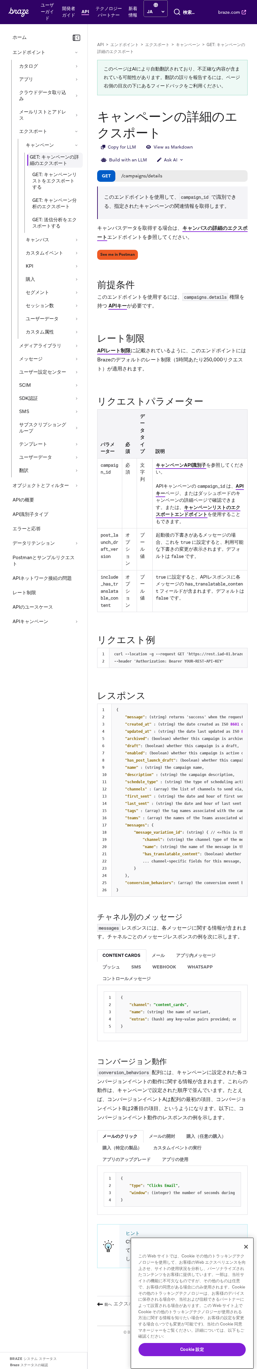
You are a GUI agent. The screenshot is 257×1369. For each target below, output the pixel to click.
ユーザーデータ (42, 319)
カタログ (28, 66)
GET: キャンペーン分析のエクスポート (54, 203)
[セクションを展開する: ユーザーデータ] (76, 319)
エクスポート (33, 131)
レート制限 (24, 593)
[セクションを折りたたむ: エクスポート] (76, 131)
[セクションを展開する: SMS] (76, 411)
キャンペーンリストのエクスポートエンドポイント (198, 511)
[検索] (177, 12)
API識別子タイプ (30, 514)
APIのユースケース (33, 607)
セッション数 (40, 305)
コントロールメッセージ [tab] (126, 978)
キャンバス (37, 240)
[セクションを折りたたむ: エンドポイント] (76, 52)
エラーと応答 (27, 529)
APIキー (117, 305)
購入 (30, 279)
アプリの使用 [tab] (175, 1159)
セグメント (37, 292)
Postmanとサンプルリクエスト (44, 560)
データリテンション (34, 543)
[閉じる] (246, 1247)
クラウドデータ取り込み (42, 95)
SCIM (25, 385)
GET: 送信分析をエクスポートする (54, 223)
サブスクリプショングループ (42, 428)
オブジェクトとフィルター (41, 485)
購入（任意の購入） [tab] (206, 1136)
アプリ (26, 79)
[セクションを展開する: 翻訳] (76, 470)
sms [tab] (136, 967)
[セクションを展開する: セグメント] (76, 292)
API (100, 44)
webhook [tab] (164, 967)
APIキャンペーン (30, 621)
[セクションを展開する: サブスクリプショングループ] (76, 428)
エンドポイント (29, 52)
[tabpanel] (172, 1012)
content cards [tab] (121, 955)
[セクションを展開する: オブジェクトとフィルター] (76, 485)
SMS (24, 411)
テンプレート (33, 444)
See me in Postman (117, 254)
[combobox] (190, 12)
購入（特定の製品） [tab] (122, 1148)
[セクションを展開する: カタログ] (76, 66)
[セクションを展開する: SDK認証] (76, 398)
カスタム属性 (40, 332)
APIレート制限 (114, 350)
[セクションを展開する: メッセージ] (76, 359)
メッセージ (31, 359)
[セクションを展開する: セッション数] (76, 305)
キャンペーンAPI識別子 (181, 465)
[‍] (156, 5)
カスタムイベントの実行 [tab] (177, 1148)
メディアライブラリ (40, 346)
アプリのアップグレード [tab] (126, 1159)
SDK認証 (28, 398)
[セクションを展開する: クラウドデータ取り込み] (76, 95)
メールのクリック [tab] (120, 1136)
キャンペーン (40, 145)
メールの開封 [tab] (162, 1136)
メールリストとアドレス (42, 115)
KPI (29, 266)
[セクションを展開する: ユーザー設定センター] (76, 372)
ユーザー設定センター (42, 372)
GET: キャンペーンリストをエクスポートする (54, 180)
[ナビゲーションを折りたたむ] (76, 38)
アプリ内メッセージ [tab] (196, 955)
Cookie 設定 (192, 1349)
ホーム (20, 37)
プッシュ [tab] (111, 967)
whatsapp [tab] (200, 967)
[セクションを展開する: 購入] (76, 279)
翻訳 (24, 470)
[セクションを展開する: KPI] (76, 266)
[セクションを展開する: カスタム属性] (76, 332)
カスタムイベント (44, 253)
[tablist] (172, 967)
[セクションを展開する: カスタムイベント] (76, 253)
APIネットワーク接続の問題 (42, 578)
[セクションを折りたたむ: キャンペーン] (76, 145)
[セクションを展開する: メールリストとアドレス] (76, 115)
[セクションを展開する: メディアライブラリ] (76, 345)
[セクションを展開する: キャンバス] (76, 240)
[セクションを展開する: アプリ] (76, 79)
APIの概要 (23, 500)
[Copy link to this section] (141, 284)
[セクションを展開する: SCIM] (76, 385)
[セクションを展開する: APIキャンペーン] (76, 621)
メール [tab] (158, 955)
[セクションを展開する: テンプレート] (76, 444)
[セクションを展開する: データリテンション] (76, 543)
